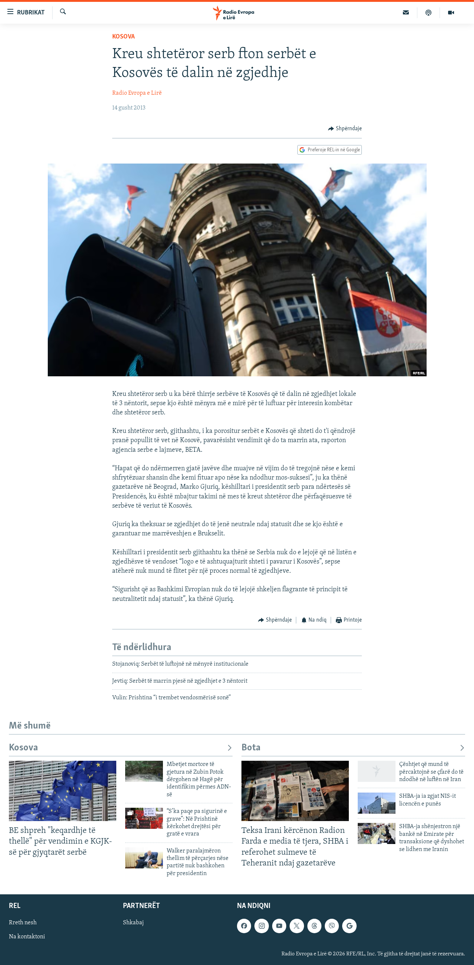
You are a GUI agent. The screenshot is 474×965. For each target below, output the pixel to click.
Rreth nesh (23, 923)
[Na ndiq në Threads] (314, 926)
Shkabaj (133, 923)
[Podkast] (428, 12)
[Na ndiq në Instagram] (261, 926)
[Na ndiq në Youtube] (279, 926)
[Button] (345, 129)
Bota (251, 748)
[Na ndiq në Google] (349, 926)
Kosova (123, 37)
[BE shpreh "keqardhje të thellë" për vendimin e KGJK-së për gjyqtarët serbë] (62, 791)
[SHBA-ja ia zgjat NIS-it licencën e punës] (376, 803)
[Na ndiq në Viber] (332, 926)
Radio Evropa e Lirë (137, 93)
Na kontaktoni (27, 937)
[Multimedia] (451, 12)
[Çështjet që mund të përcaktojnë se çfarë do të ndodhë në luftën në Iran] (376, 771)
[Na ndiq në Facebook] (244, 926)
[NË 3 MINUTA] (406, 12)
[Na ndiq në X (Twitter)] (297, 926)
